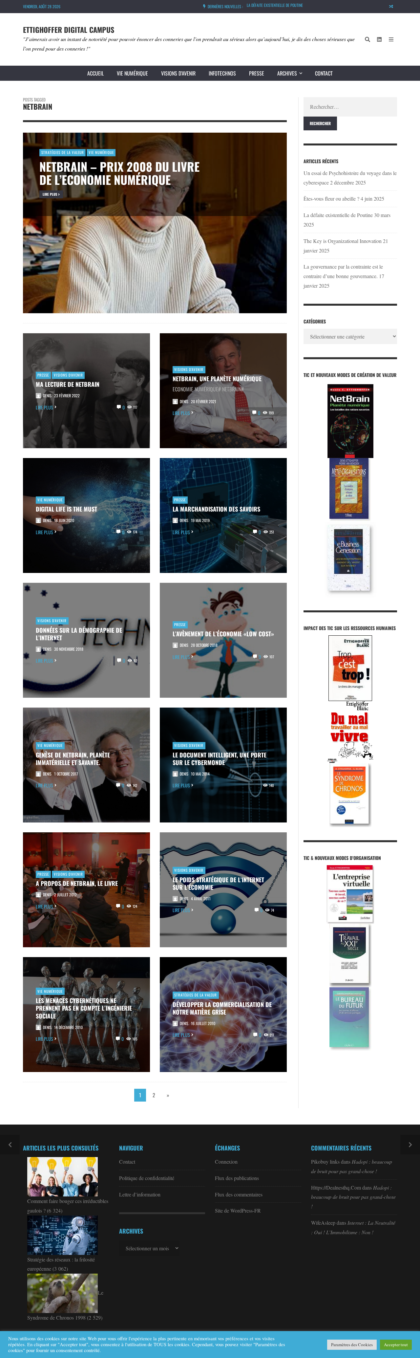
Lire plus (44, 407)
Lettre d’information (139, 1194)
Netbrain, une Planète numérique (217, 378)
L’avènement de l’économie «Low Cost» (223, 633)
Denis (47, 395)
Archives (287, 73)
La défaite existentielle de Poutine (275, 4)
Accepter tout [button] (396, 1344)
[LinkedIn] (379, 39)
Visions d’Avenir (178, 73)
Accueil (95, 73)
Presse (256, 73)
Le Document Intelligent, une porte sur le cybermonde (219, 759)
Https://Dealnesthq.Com (336, 1187)
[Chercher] (367, 39)
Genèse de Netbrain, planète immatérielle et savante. (73, 759)
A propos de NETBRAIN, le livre (77, 883)
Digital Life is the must (66, 509)
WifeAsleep (323, 1222)
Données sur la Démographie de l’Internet (79, 634)
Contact (324, 73)
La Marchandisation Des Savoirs (216, 509)
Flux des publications (237, 1177)
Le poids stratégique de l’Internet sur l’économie (218, 883)
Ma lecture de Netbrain (67, 384)
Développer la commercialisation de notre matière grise (222, 1008)
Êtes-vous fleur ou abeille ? (331, 198)
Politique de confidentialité (146, 1177)
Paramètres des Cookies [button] (352, 1344)
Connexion (226, 1161)
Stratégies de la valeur (195, 994)
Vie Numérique (132, 73)
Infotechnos (222, 73)
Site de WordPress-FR (238, 1210)
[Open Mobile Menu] (391, 39)
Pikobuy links (325, 1161)
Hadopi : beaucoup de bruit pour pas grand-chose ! (353, 1197)
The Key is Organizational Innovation (343, 240)
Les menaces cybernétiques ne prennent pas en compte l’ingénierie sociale (84, 1008)
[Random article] (391, 6)
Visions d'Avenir (68, 375)
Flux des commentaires (238, 1194)
